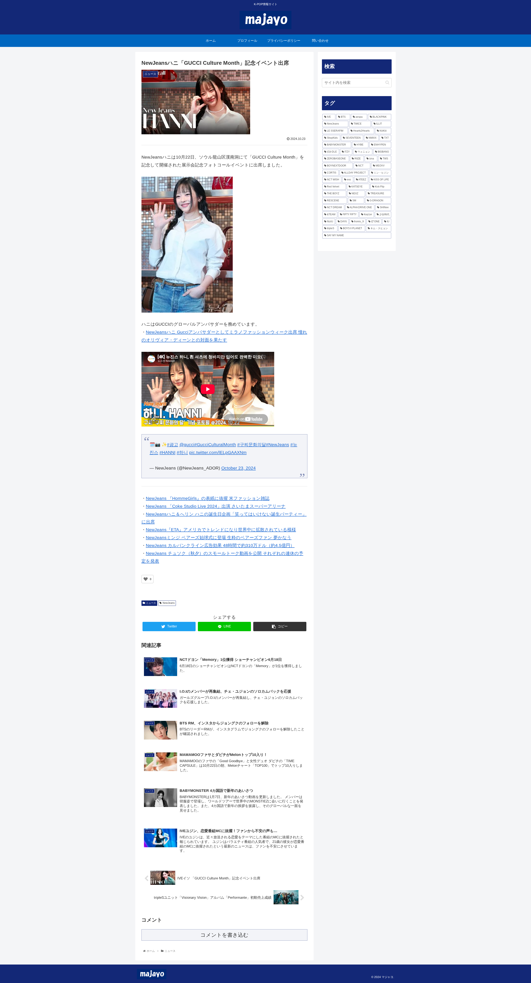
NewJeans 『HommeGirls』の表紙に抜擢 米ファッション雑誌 (207, 498)
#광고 (172, 444)
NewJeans (169, 603)
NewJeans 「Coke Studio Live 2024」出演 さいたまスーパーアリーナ (216, 506)
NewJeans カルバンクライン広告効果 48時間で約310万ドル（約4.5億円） (220, 545)
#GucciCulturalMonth (215, 444)
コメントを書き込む (224, 935)
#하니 (182, 452)
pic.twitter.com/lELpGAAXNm (218, 452)
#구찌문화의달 (251, 444)
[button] (387, 82)
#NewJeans (277, 444)
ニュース (151, 603)
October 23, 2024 (238, 468)
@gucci (186, 444)
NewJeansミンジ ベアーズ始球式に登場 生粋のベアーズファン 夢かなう (218, 537)
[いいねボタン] (145, 579)
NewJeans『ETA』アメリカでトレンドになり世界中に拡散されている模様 (221, 529)
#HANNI (167, 452)
